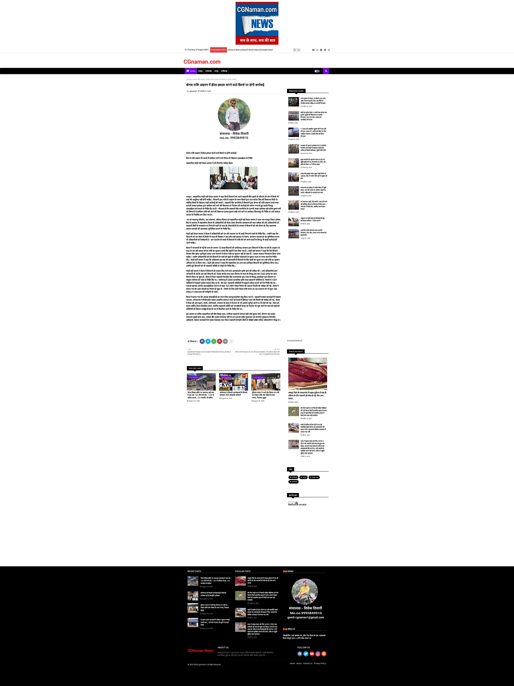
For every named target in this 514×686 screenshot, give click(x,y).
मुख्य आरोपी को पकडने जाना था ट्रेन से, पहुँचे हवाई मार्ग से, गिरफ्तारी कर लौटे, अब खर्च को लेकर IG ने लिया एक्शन (313, 161)
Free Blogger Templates (241, 682)
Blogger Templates (206, 682)
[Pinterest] (219, 341)
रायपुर (216, 71)
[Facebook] (202, 341)
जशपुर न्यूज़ (315, 477)
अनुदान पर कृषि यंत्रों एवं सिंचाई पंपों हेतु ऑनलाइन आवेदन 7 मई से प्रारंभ (312, 219)
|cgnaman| (202, 664)
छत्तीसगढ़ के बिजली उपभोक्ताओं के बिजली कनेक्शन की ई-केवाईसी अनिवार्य (250, 50)
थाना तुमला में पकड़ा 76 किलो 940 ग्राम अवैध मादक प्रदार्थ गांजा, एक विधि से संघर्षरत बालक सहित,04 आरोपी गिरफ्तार (313, 100)
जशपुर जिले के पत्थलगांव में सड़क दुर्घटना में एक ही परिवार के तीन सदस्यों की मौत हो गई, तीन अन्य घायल (307, 395)
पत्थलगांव (208, 71)
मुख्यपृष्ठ (189, 79)
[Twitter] (208, 341)
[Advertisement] (237, 330)
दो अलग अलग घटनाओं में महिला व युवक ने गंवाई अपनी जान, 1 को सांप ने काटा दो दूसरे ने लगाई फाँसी (215, 622)
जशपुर (200, 71)
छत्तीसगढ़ (224, 71)
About (299, 663)
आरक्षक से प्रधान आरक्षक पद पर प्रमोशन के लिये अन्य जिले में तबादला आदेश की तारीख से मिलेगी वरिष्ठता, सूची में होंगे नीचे (313, 147)
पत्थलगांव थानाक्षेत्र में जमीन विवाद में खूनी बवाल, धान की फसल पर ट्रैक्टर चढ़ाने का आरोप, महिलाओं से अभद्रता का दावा (313, 190)
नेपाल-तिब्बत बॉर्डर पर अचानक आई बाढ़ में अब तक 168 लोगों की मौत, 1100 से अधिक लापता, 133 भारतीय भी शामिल (201, 395)
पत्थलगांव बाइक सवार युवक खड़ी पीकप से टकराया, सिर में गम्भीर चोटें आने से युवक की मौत (314, 175)
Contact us (308, 663)
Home (192, 71)
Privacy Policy (320, 663)
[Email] (225, 341)
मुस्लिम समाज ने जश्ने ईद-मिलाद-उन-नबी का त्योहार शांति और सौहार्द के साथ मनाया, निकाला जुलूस (265, 395)
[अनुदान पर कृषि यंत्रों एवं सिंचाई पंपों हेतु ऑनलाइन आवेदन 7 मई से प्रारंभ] (293, 221)
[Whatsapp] (213, 341)
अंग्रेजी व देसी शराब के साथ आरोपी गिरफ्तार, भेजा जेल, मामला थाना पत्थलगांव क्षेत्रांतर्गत (313, 232)
